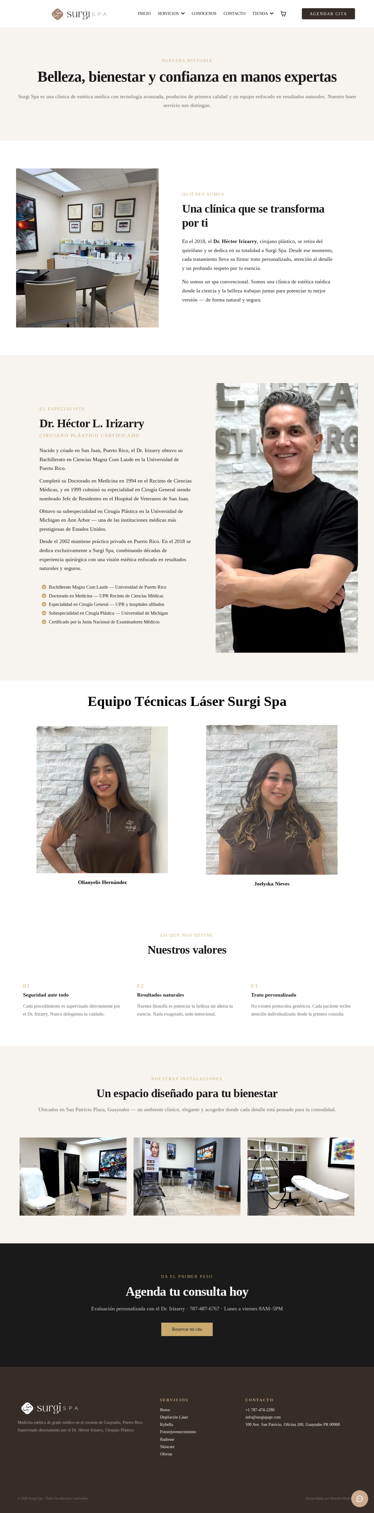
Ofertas (166, 1454)
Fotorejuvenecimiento (178, 1432)
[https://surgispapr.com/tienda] (87, 1408)
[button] (271, 13)
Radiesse (167, 1439)
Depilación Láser (174, 1417)
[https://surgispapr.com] (79, 14)
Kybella (166, 1424)
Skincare (167, 1447)
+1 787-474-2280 (259, 1410)
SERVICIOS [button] (169, 13)
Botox (165, 1410)
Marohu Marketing (343, 1498)
